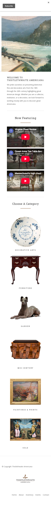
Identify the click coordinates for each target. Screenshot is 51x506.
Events (38, 495)
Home (14, 495)
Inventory (29, 495)
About (21, 495)
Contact (46, 495)
